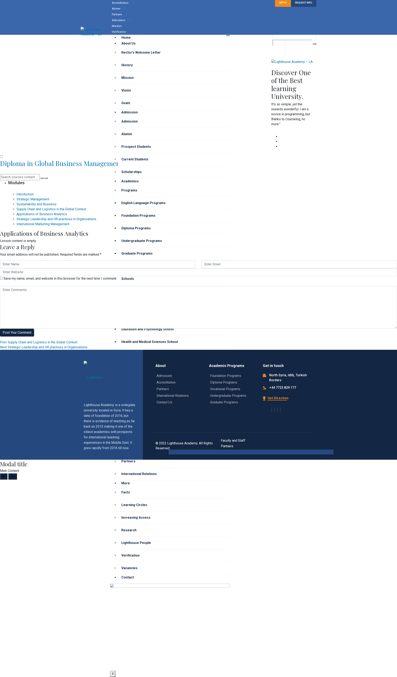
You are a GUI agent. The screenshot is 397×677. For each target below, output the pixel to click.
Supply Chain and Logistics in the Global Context (38, 342)
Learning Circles (134, 505)
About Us (128, 43)
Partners (128, 461)
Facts (125, 492)
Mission (127, 78)
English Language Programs (143, 203)
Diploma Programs (136, 228)
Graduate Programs (137, 253)
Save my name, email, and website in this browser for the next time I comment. (60, 278)
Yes (12, 476)
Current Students (134, 159)
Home (126, 38)
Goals (125, 103)
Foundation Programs (138, 216)
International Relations (139, 474)
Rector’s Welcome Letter (141, 52)
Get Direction (277, 398)
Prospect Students (136, 147)
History (127, 65)
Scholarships (131, 172)
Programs (129, 190)
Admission (129, 112)
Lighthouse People (136, 543)
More (125, 483)
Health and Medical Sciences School (149, 342)
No (4, 476)
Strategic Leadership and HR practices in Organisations (43, 347)
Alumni (126, 134)
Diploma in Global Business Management (61, 163)
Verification (130, 555)
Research (128, 530)
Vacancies (129, 568)
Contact (127, 577)
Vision (126, 90)
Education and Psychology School (147, 329)
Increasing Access (136, 517)
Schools (127, 279)
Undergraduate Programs (141, 241)
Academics (130, 181)
